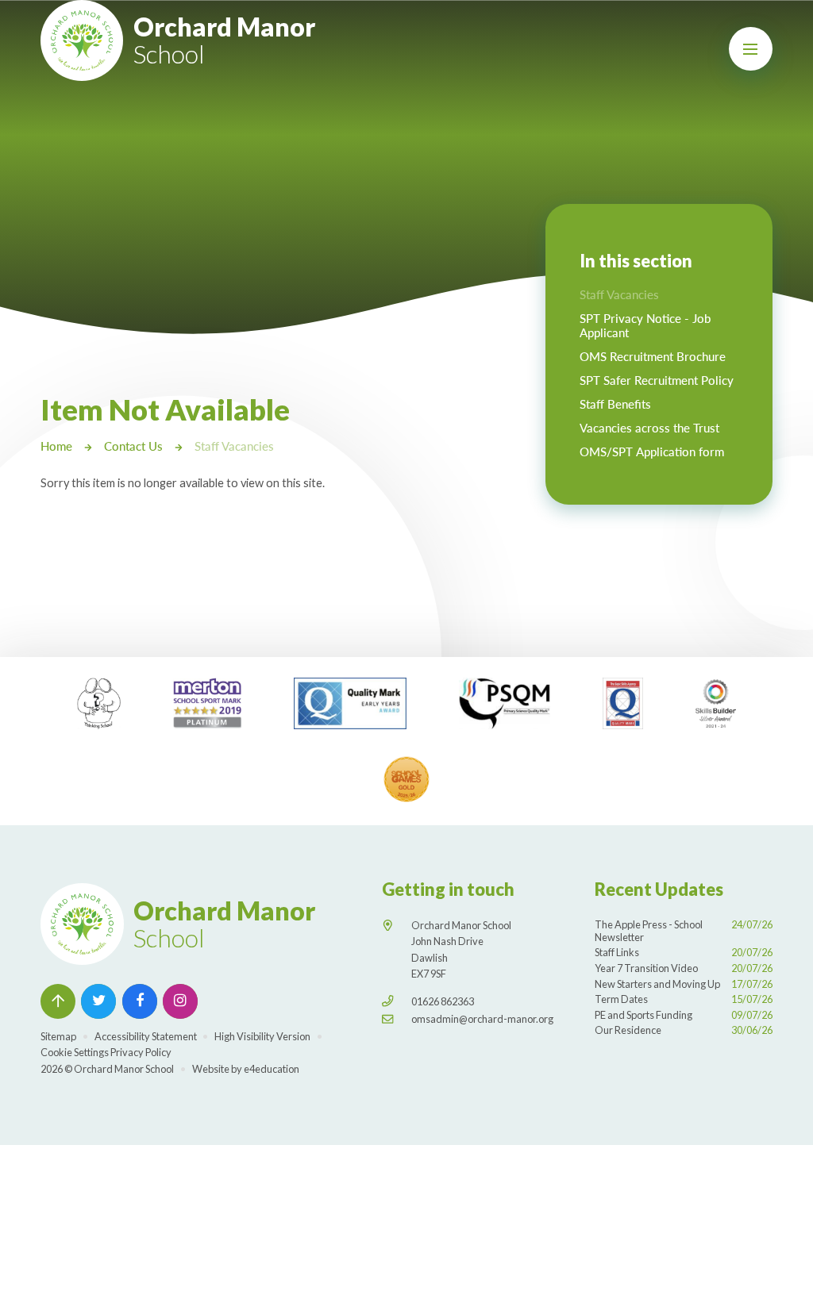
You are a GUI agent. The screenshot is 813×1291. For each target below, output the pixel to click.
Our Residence (684, 1030)
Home (56, 446)
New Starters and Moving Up (684, 984)
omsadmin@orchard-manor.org (482, 1018)
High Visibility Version (262, 1036)
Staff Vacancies (234, 446)
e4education (271, 1068)
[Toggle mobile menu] (751, 49)
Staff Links (684, 952)
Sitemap (58, 1036)
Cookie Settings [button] (74, 1052)
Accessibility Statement (145, 1036)
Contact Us (133, 446)
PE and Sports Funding (684, 1015)
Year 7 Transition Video (684, 968)
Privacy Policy (140, 1052)
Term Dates (684, 999)
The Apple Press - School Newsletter (684, 930)
